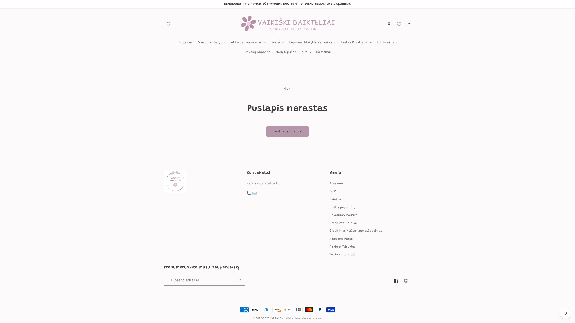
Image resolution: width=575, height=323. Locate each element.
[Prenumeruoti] (240, 280)
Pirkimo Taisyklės (342, 246)
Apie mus (336, 183)
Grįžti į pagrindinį (342, 207)
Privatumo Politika (343, 215)
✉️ (254, 193)
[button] (169, 24)
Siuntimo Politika (342, 239)
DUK (332, 191)
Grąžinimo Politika (343, 223)
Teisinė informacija (343, 254)
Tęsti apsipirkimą (287, 131)
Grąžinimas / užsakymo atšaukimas (355, 231)
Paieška (335, 199)
